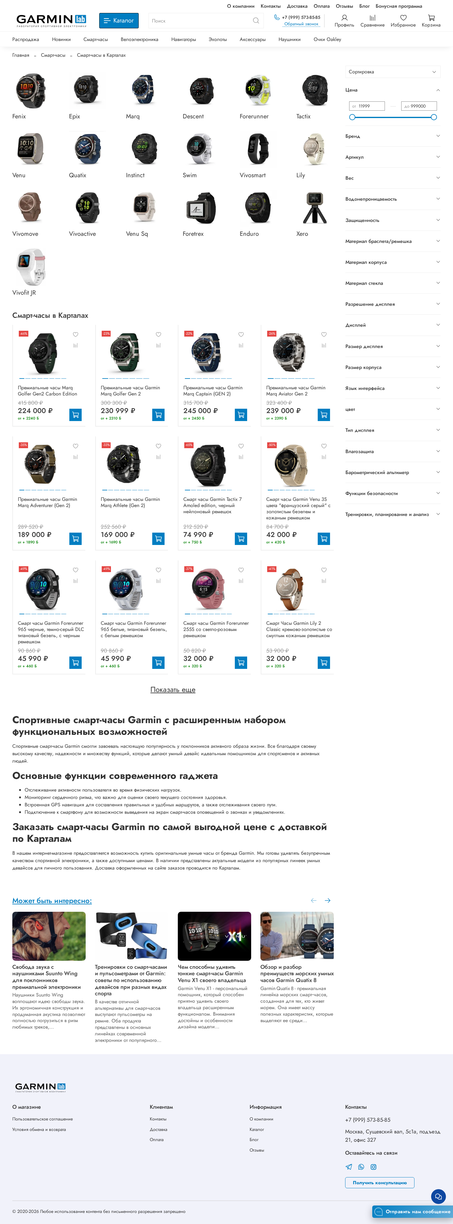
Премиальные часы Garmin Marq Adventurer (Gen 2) (47, 502)
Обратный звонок (301, 24)
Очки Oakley (327, 39)
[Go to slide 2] (27, 376)
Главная (20, 55)
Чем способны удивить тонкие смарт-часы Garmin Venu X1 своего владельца (212, 973)
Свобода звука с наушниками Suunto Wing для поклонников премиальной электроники (46, 977)
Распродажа (25, 39)
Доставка (297, 6)
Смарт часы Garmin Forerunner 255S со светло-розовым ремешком (216, 629)
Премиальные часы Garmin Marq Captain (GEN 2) (213, 390)
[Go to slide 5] (45, 376)
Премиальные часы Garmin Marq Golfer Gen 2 (130, 390)
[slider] (352, 117)
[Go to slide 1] (21, 376)
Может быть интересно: (52, 900)
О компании (241, 6)
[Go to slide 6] (51, 376)
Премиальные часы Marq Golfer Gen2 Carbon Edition (47, 390)
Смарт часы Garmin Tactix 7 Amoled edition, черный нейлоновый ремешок (212, 505)
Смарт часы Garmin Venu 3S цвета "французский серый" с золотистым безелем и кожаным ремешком (298, 508)
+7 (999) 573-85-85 (301, 17)
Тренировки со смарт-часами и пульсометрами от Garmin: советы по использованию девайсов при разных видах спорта (131, 980)
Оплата (322, 6)
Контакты (271, 6)
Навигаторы (183, 39)
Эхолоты (218, 39)
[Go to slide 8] (63, 376)
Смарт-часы (96, 39)
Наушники (290, 39)
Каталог (257, 1129)
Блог (364, 6)
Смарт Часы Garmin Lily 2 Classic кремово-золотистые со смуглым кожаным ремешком (299, 629)
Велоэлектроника (139, 39)
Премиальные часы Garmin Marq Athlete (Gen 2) (130, 502)
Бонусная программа (399, 6)
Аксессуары (253, 39)
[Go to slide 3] (33, 376)
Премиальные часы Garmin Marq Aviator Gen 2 (295, 390)
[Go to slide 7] (57, 376)
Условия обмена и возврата (39, 1129)
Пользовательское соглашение (42, 1119)
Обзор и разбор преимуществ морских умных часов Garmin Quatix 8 (297, 973)
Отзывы (344, 6)
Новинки (61, 39)
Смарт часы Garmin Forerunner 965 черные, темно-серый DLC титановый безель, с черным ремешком (51, 632)
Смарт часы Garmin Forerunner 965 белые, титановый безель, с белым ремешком (134, 629)
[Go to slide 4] (39, 376)
